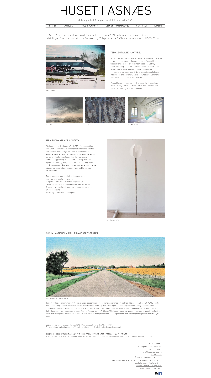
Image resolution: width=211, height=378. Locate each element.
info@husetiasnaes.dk (152, 352)
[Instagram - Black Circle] (156, 373)
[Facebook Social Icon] (160, 373)
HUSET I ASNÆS (105, 11)
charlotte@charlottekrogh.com (149, 366)
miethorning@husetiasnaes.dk (108, 327)
